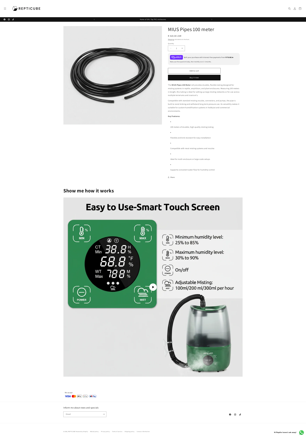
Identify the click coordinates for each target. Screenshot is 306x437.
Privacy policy (105, 431)
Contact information (143, 431)
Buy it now (194, 77)
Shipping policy (129, 431)
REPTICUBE (71, 431)
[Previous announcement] (94, 19)
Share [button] (172, 177)
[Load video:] (153, 287)
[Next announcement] (211, 19)
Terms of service (117, 431)
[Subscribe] (103, 414)
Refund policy (94, 431)
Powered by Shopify (82, 431)
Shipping (171, 39)
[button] (5, 8)
